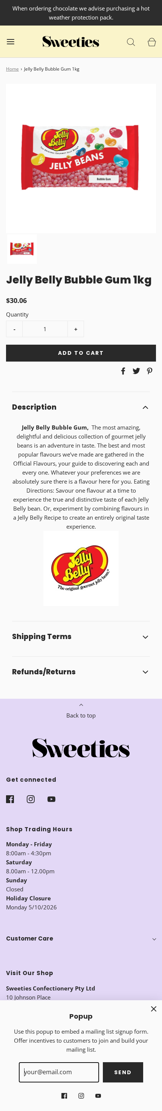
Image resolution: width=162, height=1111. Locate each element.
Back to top (81, 715)
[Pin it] (148, 371)
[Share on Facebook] (122, 371)
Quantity (17, 314)
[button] (22, 249)
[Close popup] (153, 1008)
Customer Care (29, 938)
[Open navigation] (10, 41)
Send (123, 1072)
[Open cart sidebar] (151, 41)
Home (12, 69)
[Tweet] (135, 371)
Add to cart (81, 353)
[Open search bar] (131, 41)
